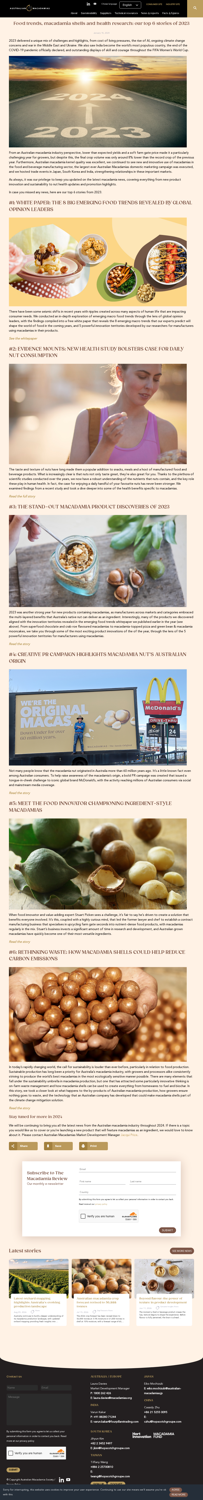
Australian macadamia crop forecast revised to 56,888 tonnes (98, 1302)
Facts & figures (170, 13)
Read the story (19, 644)
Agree (176, 1490)
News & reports (150, 13)
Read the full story (22, 496)
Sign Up (98, 1484)
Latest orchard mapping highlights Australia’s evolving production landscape (37, 1302)
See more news (182, 1251)
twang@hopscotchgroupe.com (110, 1476)
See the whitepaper (23, 338)
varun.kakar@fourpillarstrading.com (116, 1421)
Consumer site (154, 4)
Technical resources (126, 13)
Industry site (173, 4)
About (74, 13)
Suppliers (105, 13)
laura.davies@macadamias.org (113, 1398)
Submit (167, 1230)
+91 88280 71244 (105, 1417)
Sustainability (89, 13)
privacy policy (101, 1204)
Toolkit (116, 1484)
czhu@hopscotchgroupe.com (162, 1421)
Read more (179, 1495)
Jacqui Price (129, 1135)
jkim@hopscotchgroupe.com (112, 1448)
